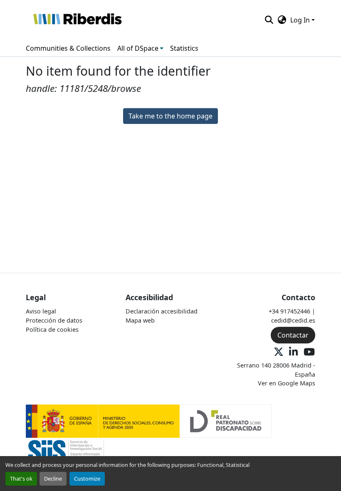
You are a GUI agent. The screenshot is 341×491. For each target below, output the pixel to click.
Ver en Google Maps (286, 383)
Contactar (293, 335)
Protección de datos (54, 320)
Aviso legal (41, 311)
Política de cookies (52, 329)
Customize (87, 478)
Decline (53, 478)
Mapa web (140, 320)
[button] (77, 20)
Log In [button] (300, 20)
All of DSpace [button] (137, 48)
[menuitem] (140, 48)
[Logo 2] (66, 454)
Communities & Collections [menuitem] (68, 48)
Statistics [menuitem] (184, 48)
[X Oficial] (279, 352)
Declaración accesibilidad (162, 311)
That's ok (21, 478)
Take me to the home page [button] (170, 116)
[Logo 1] (149, 420)
